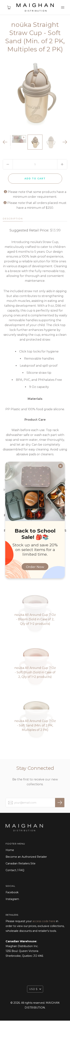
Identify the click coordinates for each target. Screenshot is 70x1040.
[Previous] (5, 142)
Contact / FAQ (15, 870)
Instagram (12, 899)
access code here (43, 921)
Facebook (12, 892)
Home (10, 850)
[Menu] (62, 7)
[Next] (65, 142)
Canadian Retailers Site (20, 863)
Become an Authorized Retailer (26, 856)
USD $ (33, 989)
